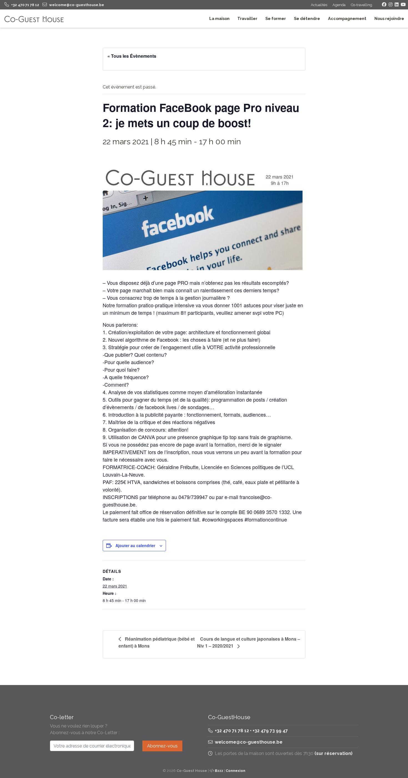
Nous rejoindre (389, 18)
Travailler (247, 18)
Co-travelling (361, 5)
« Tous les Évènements (131, 56)
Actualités (319, 5)
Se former (275, 18)
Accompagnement (347, 18)
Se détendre (307, 18)
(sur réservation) (333, 753)
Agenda (339, 5)
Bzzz (219, 771)
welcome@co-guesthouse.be (249, 742)
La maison (219, 18)
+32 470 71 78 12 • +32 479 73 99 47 (251, 730)
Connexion (235, 771)
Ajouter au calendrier (135, 545)
